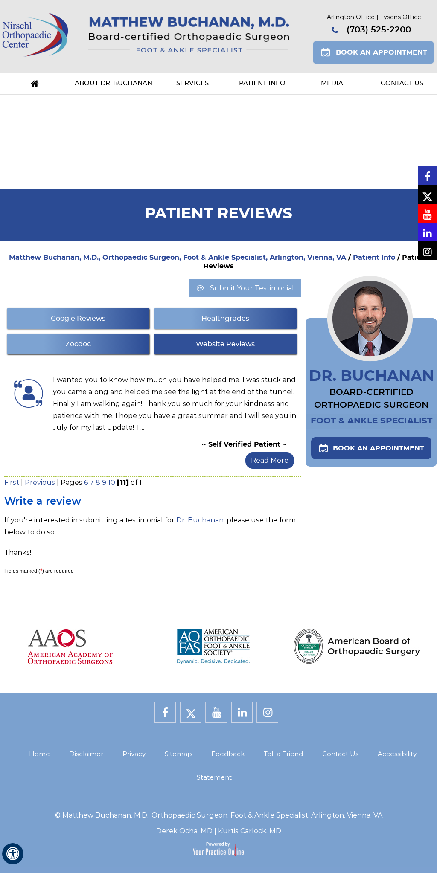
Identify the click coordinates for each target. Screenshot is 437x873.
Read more (269, 460)
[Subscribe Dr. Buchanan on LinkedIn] (427, 232)
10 (111, 483)
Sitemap (178, 754)
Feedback (228, 754)
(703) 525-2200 (379, 30)
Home (35, 83)
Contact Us (402, 83)
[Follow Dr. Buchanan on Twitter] (427, 194)
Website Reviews (225, 344)
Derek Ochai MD (184, 831)
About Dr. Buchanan (113, 83)
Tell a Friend (283, 754)
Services (192, 83)
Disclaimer (86, 754)
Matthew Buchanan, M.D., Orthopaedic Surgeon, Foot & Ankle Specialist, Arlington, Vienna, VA (177, 257)
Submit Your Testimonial (252, 288)
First (11, 483)
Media (332, 83)
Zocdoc (78, 344)
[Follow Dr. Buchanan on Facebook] (427, 175)
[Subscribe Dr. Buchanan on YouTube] (427, 213)
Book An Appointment (381, 52)
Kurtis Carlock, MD (249, 831)
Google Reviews (78, 318)
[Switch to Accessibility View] (12, 853)
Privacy (134, 754)
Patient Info (262, 83)
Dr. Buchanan (200, 520)
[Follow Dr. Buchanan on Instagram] (427, 250)
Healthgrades (225, 318)
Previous (40, 483)
